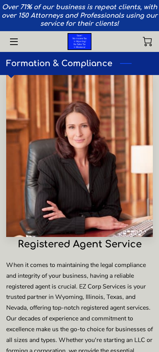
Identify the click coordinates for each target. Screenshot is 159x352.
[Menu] (13, 41)
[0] (147, 41)
